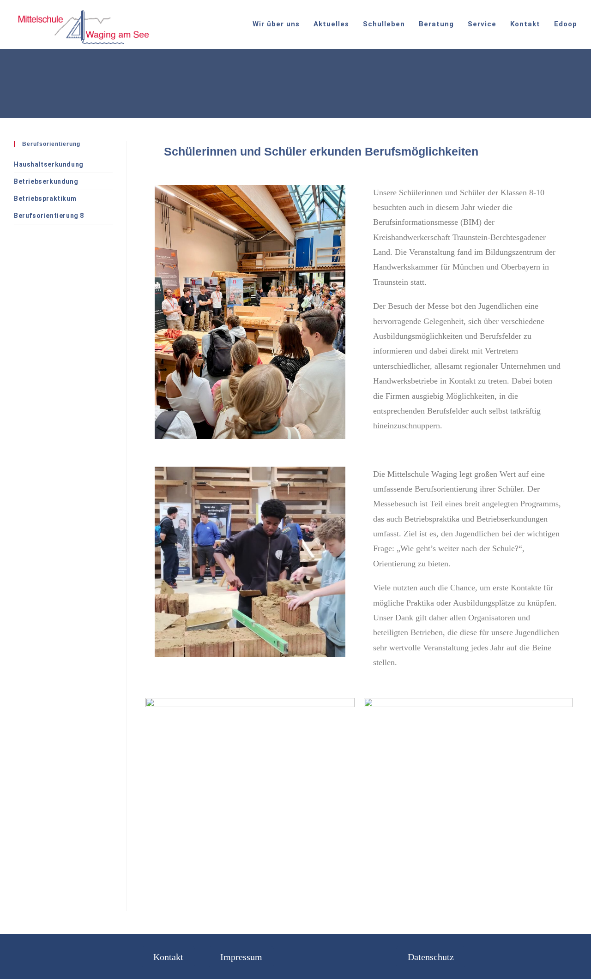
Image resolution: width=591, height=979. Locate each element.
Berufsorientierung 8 (49, 215)
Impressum (241, 956)
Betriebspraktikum (45, 198)
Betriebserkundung (46, 181)
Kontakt (168, 956)
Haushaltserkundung (49, 164)
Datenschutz (431, 956)
